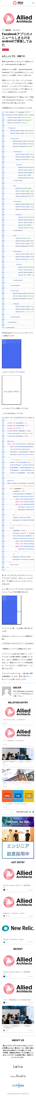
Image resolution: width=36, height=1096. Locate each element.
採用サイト (29, 676)
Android (5, 49)
